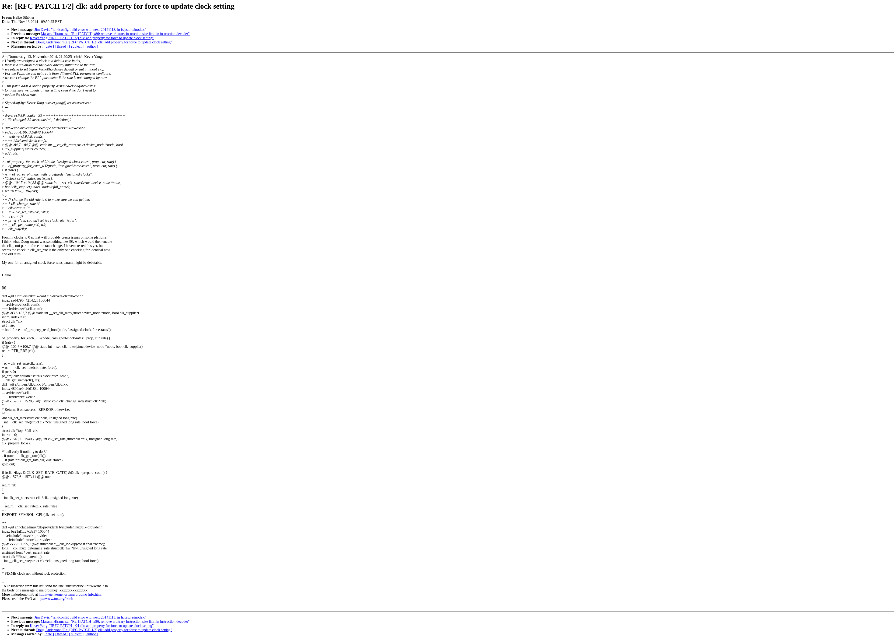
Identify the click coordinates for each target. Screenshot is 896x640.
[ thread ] (61, 46)
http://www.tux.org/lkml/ (55, 599)
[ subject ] (76, 46)
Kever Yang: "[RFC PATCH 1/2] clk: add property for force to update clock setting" (92, 38)
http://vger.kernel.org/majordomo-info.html (70, 594)
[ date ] (49, 46)
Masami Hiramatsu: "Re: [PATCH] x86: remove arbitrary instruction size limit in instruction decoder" (115, 34)
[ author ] (91, 46)
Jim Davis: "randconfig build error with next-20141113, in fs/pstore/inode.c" (91, 30)
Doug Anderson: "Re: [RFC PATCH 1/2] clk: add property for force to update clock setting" (104, 42)
